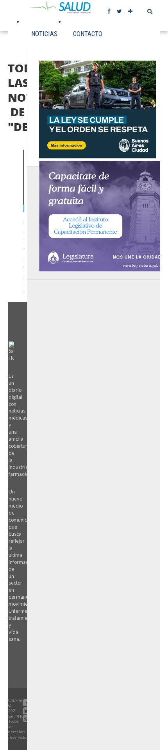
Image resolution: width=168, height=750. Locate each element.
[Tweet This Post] (24, 195)
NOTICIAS (44, 34)
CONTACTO (87, 34)
